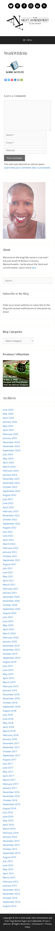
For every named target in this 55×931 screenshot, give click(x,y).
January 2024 (10, 474)
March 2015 (9, 877)
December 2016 (11, 792)
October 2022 (10, 519)
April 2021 (8, 580)
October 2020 (10, 604)
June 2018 (8, 718)
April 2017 (8, 775)
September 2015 (11, 853)
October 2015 (10, 849)
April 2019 (8, 678)
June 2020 (8, 621)
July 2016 (8, 812)
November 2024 (11, 446)
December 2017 (11, 743)
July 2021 (8, 568)
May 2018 (8, 722)
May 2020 (8, 625)
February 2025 (10, 434)
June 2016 (8, 816)
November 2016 (11, 796)
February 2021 (10, 588)
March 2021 (9, 584)
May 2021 (8, 576)
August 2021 (9, 564)
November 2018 (11, 698)
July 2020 (8, 617)
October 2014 (10, 897)
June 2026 (8, 409)
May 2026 (8, 413)
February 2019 (10, 686)
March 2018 (9, 731)
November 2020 (11, 600)
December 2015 (11, 840)
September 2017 (11, 755)
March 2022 (9, 543)
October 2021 (10, 556)
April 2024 (8, 462)
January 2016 (10, 836)
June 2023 (8, 503)
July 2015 (8, 861)
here (34, 267)
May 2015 (8, 869)
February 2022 (10, 548)
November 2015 (11, 844)
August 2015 (9, 857)
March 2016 (9, 828)
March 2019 (9, 682)
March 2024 (9, 466)
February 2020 (10, 637)
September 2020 (11, 608)
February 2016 (10, 832)
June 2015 (8, 865)
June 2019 (8, 670)
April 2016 (8, 824)
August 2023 (9, 495)
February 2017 (10, 783)
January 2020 (10, 641)
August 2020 (9, 613)
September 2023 (11, 491)
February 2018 (10, 735)
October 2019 (10, 653)
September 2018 (11, 706)
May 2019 (8, 674)
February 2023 (10, 511)
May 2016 (8, 820)
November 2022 (11, 515)
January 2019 (10, 690)
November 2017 (11, 747)
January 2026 (10, 421)
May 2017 (8, 771)
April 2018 (8, 727)
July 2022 (8, 531)
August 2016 (9, 808)
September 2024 (11, 450)
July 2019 (8, 665)
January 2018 (10, 739)
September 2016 (11, 804)
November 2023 (11, 482)
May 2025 (8, 425)
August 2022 (9, 527)
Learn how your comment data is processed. (27, 167)
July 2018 (8, 714)
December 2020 (11, 596)
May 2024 (8, 458)
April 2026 (8, 417)
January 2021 (10, 592)
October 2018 (10, 702)
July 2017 (8, 763)
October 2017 (10, 751)
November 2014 (11, 893)
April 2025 (8, 429)
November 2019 (11, 649)
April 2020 (8, 629)
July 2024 (8, 454)
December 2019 (11, 645)
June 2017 (8, 767)
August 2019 (9, 661)
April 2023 (8, 507)
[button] (10, 6)
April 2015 (8, 873)
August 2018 (9, 710)
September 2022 (11, 523)
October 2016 (10, 800)
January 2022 (10, 552)
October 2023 (10, 486)
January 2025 (10, 438)
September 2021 (11, 560)
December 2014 (11, 889)
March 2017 (9, 779)
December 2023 (11, 478)
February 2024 (10, 470)
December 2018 (11, 694)
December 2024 (11, 442)
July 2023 (8, 499)
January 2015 (10, 885)
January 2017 (10, 787)
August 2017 (9, 759)
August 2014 (9, 906)
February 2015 (10, 881)
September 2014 (11, 901)
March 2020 (9, 633)
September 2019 (11, 657)
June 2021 (8, 572)
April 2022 (8, 539)
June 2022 (8, 535)
